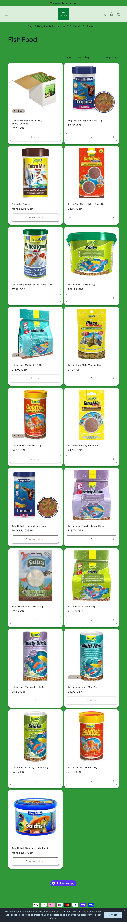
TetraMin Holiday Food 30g (83, 445)
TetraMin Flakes (21, 204)
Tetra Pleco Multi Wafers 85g (85, 365)
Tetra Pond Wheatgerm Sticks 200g (32, 284)
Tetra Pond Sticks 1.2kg (81, 284)
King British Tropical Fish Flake (29, 526)
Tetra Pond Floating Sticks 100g (30, 767)
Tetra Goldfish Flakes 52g (26, 445)
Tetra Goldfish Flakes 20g (82, 767)
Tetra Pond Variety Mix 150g (28, 687)
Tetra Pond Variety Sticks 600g (86, 526)
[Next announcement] (120, 26)
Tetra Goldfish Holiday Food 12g (86, 204)
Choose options (35, 217)
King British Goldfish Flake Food (30, 848)
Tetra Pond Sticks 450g (81, 606)
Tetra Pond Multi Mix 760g (27, 365)
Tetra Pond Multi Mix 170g (83, 687)
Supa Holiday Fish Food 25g (28, 606)
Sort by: (71, 57)
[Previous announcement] (6, 26)
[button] (7, 14)
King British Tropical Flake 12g (85, 120)
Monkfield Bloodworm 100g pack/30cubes (27, 122)
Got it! (113, 915)
